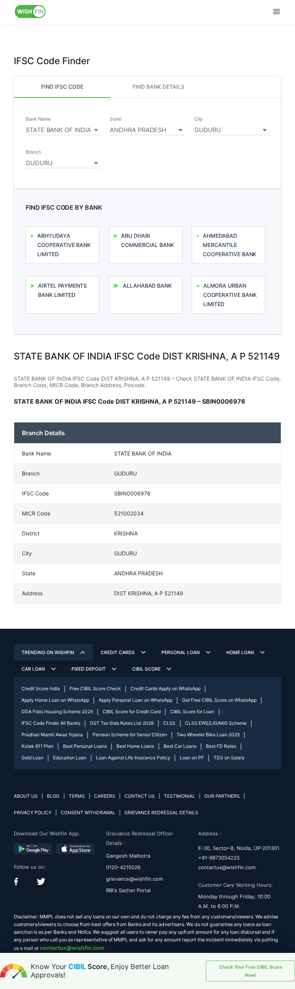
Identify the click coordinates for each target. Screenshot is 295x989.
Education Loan (69, 757)
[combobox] (63, 129)
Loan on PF (192, 757)
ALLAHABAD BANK (147, 285)
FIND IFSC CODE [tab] (62, 86)
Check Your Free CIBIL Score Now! (250, 971)
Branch (33, 152)
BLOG (53, 796)
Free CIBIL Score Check (95, 688)
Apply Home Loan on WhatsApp (55, 700)
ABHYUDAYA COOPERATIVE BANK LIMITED (64, 244)
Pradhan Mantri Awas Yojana (52, 734)
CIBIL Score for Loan (192, 711)
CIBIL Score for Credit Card (132, 711)
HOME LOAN (240, 652)
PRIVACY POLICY (32, 812)
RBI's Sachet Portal (128, 890)
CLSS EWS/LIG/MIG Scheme (216, 723)
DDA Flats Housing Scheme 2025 (57, 711)
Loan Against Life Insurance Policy (133, 757)
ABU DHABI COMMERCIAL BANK (147, 240)
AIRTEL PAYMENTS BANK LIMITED (62, 290)
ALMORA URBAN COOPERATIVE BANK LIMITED (230, 294)
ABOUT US (26, 796)
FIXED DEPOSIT (88, 669)
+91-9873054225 (219, 858)
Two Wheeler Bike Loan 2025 (208, 734)
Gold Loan (32, 757)
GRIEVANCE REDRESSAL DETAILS (161, 812)
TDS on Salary (229, 757)
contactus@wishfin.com (226, 867)
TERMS (77, 796)
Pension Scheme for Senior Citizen (130, 734)
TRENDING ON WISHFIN (48, 652)
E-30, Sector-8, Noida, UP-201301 (238, 848)
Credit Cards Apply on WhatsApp (166, 688)
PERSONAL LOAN (180, 652)
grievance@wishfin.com (134, 879)
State (115, 119)
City (198, 119)
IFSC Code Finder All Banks (51, 723)
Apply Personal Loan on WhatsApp (135, 700)
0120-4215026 (123, 867)
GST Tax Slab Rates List (122, 723)
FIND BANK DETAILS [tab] (158, 86)
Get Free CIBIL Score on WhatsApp (219, 700)
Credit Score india (41, 688)
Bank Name (38, 119)
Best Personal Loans (85, 746)
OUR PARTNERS (222, 796)
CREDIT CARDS (118, 652)
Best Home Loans (135, 746)
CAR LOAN (33, 669)
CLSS (169, 723)
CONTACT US (139, 796)
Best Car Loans (180, 746)
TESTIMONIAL (179, 796)
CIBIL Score (146, 669)
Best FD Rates (221, 746)
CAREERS (104, 796)
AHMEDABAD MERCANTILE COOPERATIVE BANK (229, 244)
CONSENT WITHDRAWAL (88, 812)
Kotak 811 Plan (37, 746)
